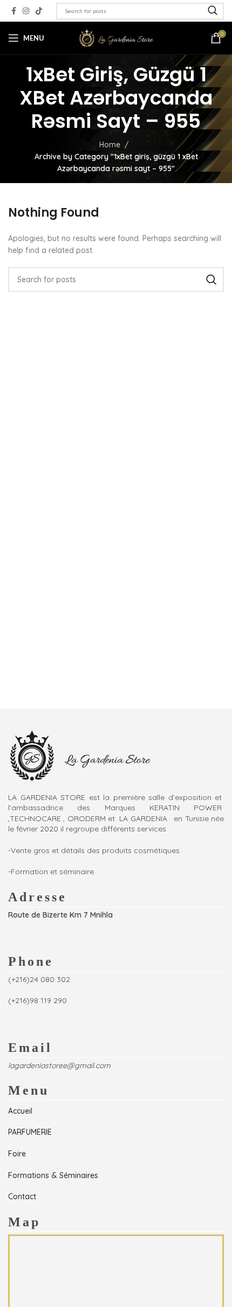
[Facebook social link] (13, 11)
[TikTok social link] (38, 11)
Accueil (20, 1111)
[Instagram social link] (25, 11)
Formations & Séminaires (53, 1175)
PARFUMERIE (30, 1132)
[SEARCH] (212, 11)
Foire (17, 1154)
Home (109, 144)
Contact (22, 1196)
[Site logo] (116, 37)
